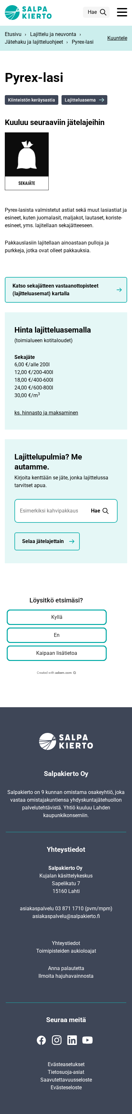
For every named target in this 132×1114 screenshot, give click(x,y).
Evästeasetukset (66, 1064)
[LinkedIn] (72, 1040)
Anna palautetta (66, 968)
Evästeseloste (66, 1087)
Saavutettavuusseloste (66, 1080)
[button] (122, 12)
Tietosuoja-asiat (66, 1072)
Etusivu (13, 34)
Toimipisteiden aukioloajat (66, 951)
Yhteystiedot (66, 943)
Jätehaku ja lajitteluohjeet (34, 42)
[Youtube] (87, 1040)
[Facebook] (41, 1040)
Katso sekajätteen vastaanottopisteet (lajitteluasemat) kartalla (55, 290)
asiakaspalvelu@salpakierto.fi (66, 916)
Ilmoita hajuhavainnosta (66, 976)
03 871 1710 (69, 908)
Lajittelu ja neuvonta (53, 34)
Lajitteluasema (80, 99)
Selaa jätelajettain (43, 541)
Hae (92, 12)
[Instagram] (56, 1040)
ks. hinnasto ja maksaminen (46, 413)
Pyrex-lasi (83, 42)
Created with (54, 672)
